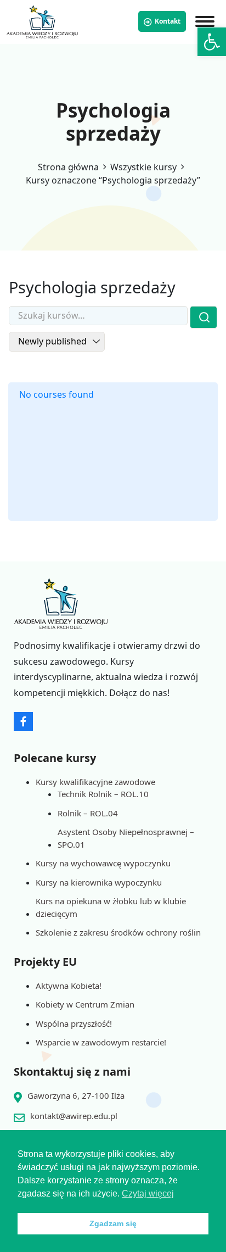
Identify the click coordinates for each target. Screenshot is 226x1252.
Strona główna (68, 167)
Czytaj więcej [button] (148, 1193)
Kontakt (167, 21)
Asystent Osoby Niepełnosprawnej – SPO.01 (126, 838)
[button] (211, 41)
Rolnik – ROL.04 (88, 813)
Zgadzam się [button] (113, 1223)
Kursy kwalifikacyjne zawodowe (95, 781)
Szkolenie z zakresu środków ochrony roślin (118, 932)
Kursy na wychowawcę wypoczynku (103, 863)
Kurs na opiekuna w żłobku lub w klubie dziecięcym (111, 907)
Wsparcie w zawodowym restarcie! (101, 1042)
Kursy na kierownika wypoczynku (99, 882)
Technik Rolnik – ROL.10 (103, 793)
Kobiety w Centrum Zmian (85, 1004)
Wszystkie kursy (143, 167)
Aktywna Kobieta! (68, 985)
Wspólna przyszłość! (74, 1023)
